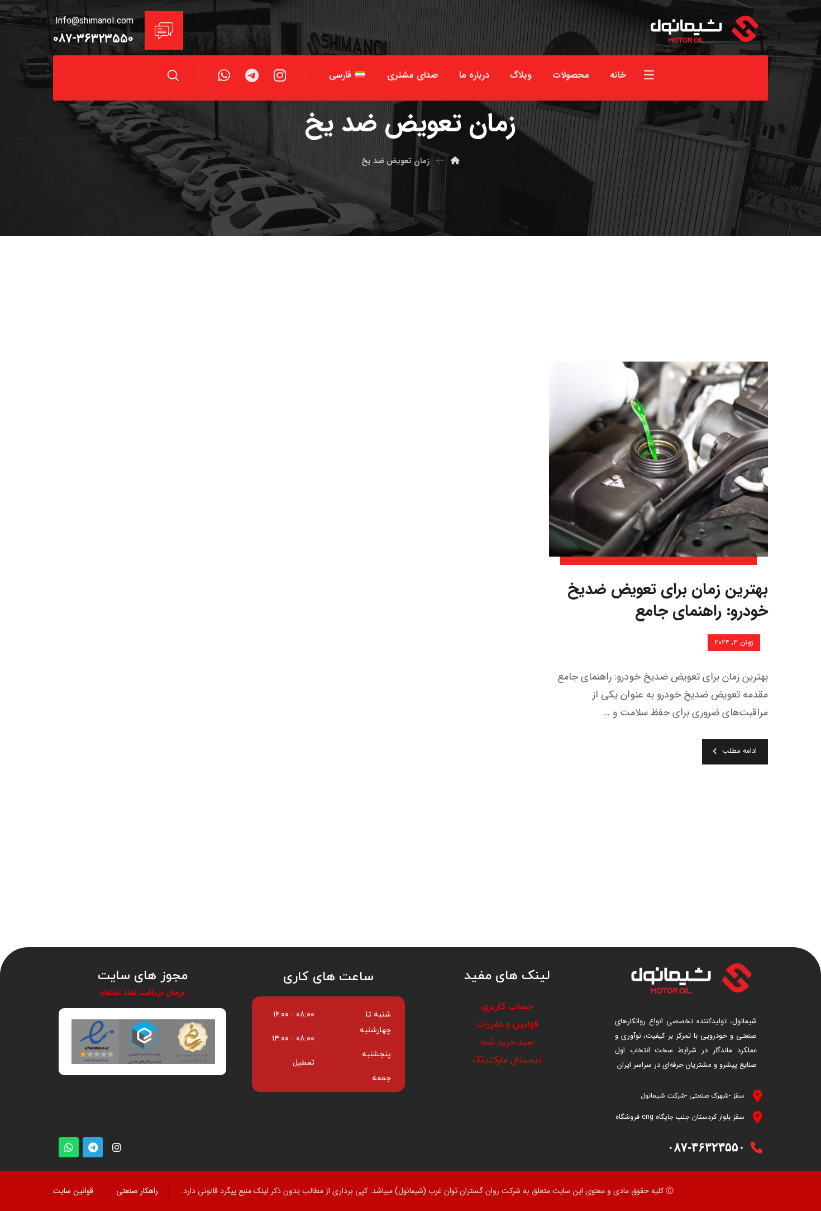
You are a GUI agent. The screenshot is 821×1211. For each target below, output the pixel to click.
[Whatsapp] (69, 1147)
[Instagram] (117, 1147)
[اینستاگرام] (280, 75)
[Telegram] (93, 1147)
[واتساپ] (224, 75)
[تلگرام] (252, 75)
